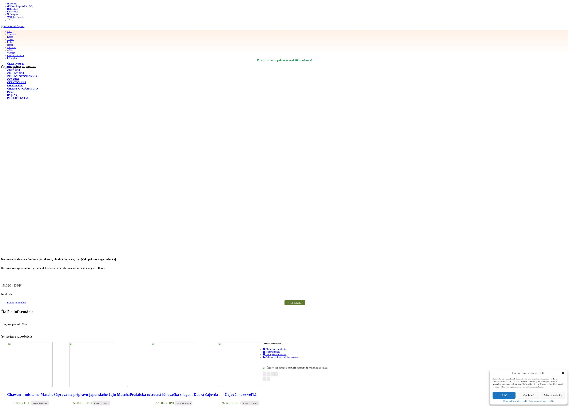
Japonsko (11, 34)
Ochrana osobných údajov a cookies (541, 401)
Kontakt (13, 9)
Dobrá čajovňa (17, 17)
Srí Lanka (11, 47)
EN (25, 6)
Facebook (13, 11)
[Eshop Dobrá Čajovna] (12, 26)
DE (30, 6)
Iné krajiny (12, 58)
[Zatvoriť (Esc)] (264, 374)
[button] (563, 373)
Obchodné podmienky (275, 349)
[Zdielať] (268, 374)
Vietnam (11, 53)
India (9, 42)
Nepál (10, 45)
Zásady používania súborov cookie (515, 401)
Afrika (10, 50)
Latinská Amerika (15, 55)
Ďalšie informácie (16, 302)
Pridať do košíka (295, 303)
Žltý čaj (13, 69)
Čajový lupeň (16, 6)
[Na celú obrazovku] (272, 374)
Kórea (10, 37)
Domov (13, 3)
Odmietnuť (528, 395)
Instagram (14, 14)
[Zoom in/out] (276, 374)
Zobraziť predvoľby (553, 395)
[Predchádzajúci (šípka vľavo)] (264, 379)
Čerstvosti (15, 63)
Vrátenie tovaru (272, 352)
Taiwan (10, 39)
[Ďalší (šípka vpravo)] (268, 379)
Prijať (504, 395)
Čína (9, 31)
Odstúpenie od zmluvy (276, 354)
